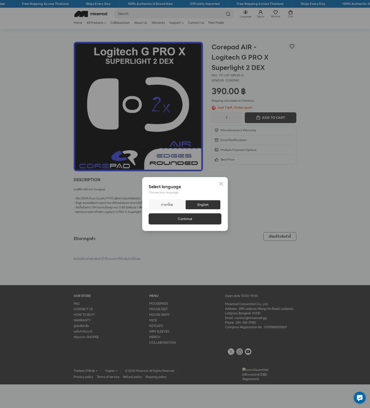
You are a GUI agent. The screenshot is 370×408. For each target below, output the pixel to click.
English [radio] (203, 204)
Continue (185, 218)
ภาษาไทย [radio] (167, 204)
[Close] (221, 183)
